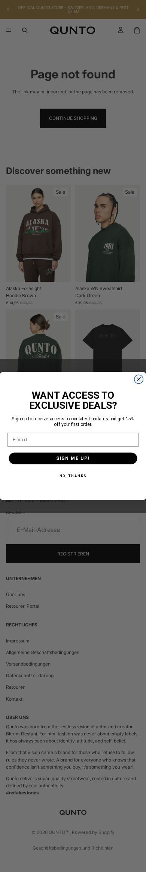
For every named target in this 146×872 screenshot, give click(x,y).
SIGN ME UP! (73, 458)
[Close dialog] (138, 379)
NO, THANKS (73, 476)
